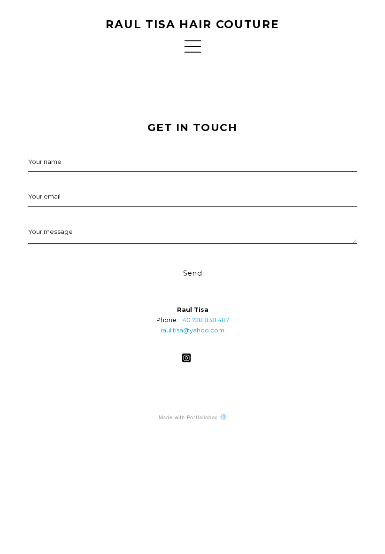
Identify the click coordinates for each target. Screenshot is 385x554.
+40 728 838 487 (204, 319)
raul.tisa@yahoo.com (192, 330)
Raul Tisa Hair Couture (192, 24)
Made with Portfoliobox (188, 417)
